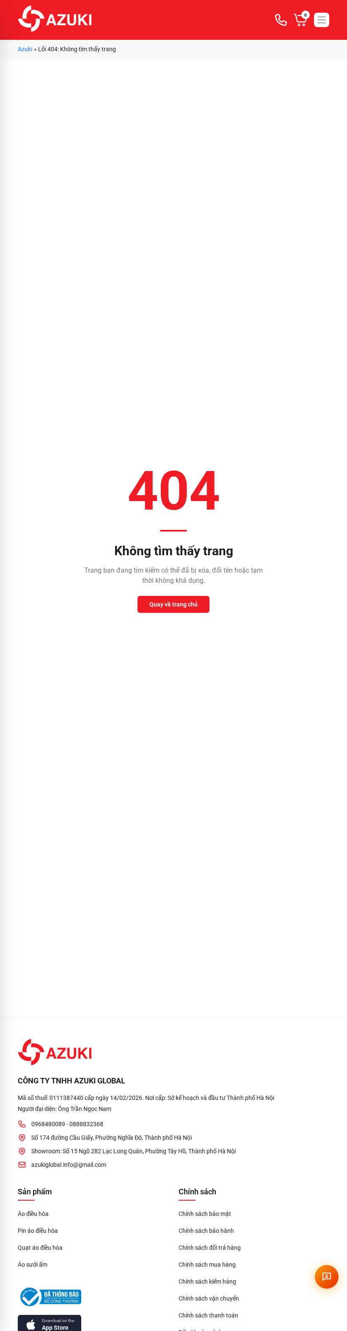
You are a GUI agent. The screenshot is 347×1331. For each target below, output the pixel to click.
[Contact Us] (327, 1277)
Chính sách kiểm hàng (207, 1281)
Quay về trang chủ (173, 604)
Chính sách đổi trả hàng (210, 1247)
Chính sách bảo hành (206, 1230)
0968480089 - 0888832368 (67, 1124)
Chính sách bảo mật (205, 1213)
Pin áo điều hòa (38, 1230)
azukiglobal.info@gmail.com (68, 1164)
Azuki (25, 49)
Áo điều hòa (33, 1213)
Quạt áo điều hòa (40, 1247)
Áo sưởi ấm (32, 1264)
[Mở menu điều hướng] (321, 20)
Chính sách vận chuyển (209, 1298)
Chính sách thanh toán (208, 1315)
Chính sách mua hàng (207, 1264)
